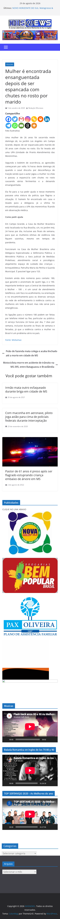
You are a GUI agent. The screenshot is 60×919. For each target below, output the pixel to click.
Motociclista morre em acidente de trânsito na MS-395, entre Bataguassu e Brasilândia (28, 365)
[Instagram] (28, 119)
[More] (34, 126)
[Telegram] (8, 126)
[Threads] (28, 126)
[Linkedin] (47, 119)
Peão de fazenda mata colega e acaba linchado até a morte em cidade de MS (31, 353)
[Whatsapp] (15, 126)
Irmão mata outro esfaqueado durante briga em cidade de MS (26, 389)
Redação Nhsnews (35, 108)
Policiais (9, 64)
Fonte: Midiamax (13, 340)
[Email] (21, 126)
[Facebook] (8, 119)
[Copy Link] (34, 119)
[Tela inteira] (53, 739)
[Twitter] (15, 119)
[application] (30, 726)
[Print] (40, 119)
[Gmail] (21, 119)
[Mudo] (49, 739)
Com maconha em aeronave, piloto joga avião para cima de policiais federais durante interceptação (29, 417)
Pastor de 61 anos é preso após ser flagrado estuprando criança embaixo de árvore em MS (28, 475)
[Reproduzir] (6, 739)
